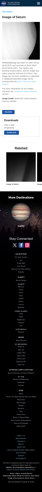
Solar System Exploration (12, 3)
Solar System (20, 254)
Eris (21, 326)
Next (37, 215)
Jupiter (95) (21, 353)
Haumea (21, 322)
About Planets (21, 280)
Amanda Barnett (26, 473)
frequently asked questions (25, 91)
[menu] (38, 3)
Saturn (21, 301)
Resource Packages (21, 423)
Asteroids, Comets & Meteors (21, 370)
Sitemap (21, 456)
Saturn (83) (21, 356)
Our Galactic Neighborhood (12, 8)
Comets (21, 385)
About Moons (21, 340)
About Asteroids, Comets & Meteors (21, 373)
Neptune (21, 307)
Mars (21, 296)
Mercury (21, 287)
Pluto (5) (21, 364)
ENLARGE (8, 112)
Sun (21, 260)
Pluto (21, 314)
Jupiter (20, 226)
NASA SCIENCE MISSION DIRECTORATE (21, 450)
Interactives (21, 414)
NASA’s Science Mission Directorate (21, 470)
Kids (21, 411)
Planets (21, 277)
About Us (21, 436)
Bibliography (21, 438)
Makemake (21, 320)
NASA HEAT (21, 426)
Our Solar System (21, 257)
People (21, 405)
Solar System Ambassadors (21, 420)
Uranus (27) (21, 359)
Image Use (21, 447)
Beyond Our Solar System (21, 269)
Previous (4, 215)
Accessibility (21, 458)
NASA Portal (21, 453)
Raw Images (7, 12)
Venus (21, 290)
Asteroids (21, 382)
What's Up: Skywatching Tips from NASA (21, 397)
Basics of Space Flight (21, 417)
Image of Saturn (12, 184)
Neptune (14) (21, 361)
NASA (3, 3)
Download (11, 132)
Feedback (21, 441)
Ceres (21, 317)
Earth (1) (21, 347)
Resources (21, 399)
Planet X (21, 332)
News (21, 394)
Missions (21, 408)
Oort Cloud (21, 266)
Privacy (21, 444)
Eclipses (21, 272)
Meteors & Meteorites (21, 379)
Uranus (21, 304)
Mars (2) (21, 350)
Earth (21, 292)
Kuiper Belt (21, 263)
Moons (21, 337)
